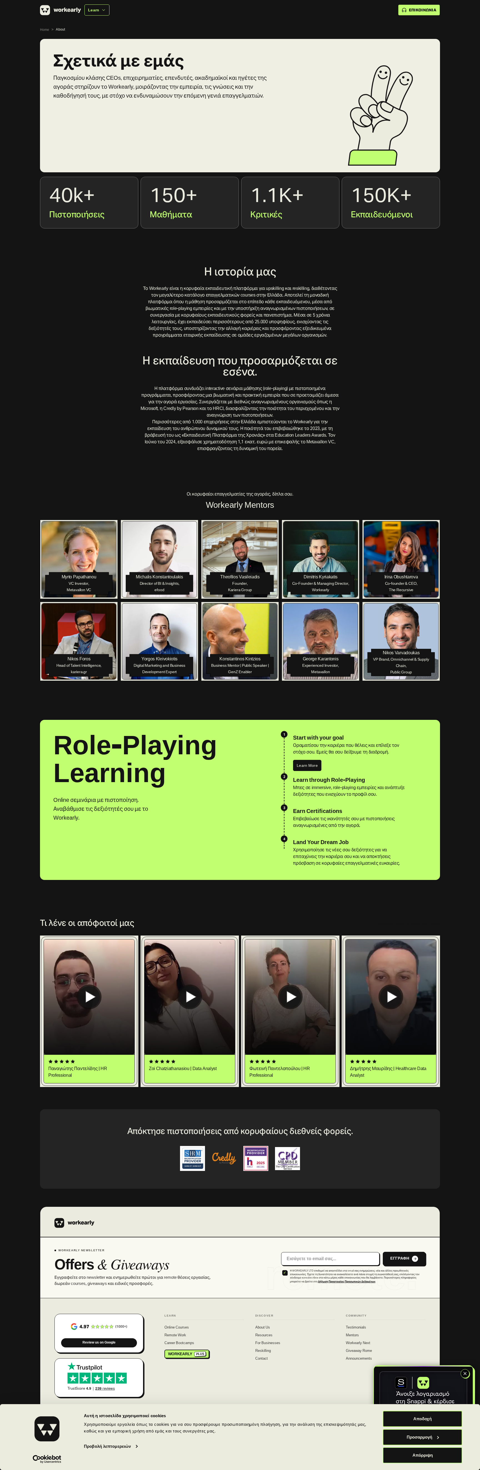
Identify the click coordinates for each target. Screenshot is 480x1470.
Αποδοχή (422, 1418)
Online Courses (176, 1327)
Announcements (359, 1359)
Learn (93, 10)
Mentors (352, 1335)
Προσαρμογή (419, 1437)
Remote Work (175, 1335)
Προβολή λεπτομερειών (107, 1446)
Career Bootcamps (179, 1343)
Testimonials (356, 1327)
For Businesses (267, 1343)
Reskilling (263, 1351)
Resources (263, 1335)
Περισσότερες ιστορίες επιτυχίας (409, 923)
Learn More (307, 765)
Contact (261, 1359)
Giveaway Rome (359, 1351)
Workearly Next (358, 1343)
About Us (262, 1327)
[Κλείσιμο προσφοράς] (465, 1373)
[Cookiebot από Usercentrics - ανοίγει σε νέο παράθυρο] (47, 1459)
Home (44, 30)
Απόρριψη (422, 1455)
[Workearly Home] (74, 1223)
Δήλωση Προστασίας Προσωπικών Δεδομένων (346, 1281)
